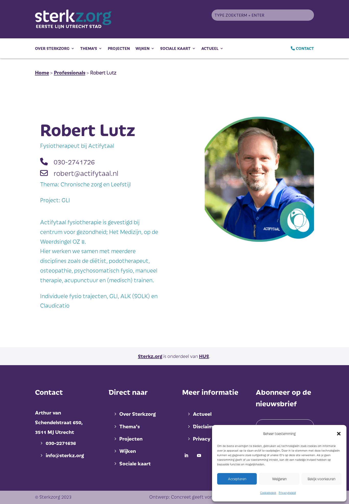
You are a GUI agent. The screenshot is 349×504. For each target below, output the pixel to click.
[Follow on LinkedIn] (186, 455)
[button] (338, 433)
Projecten (119, 48)
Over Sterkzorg (52, 48)
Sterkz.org (150, 356)
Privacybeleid (287, 492)
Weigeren (279, 479)
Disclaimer (205, 426)
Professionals (69, 72)
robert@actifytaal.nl (86, 173)
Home (42, 72)
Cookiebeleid (268, 492)
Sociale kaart (175, 48)
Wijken (142, 48)
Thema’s (88, 48)
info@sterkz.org (65, 455)
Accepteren (237, 479)
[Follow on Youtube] (199, 455)
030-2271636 (61, 443)
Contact (304, 48)
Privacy (201, 438)
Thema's (129, 426)
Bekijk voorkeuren (321, 479)
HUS (204, 356)
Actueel (209, 48)
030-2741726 (74, 161)
